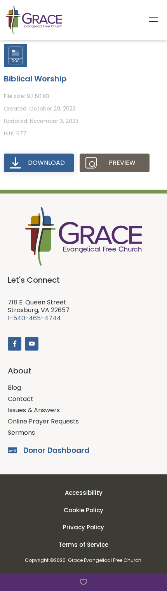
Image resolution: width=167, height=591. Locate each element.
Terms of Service (83, 545)
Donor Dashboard (56, 450)
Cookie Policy (83, 510)
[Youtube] (31, 344)
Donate (83, 582)
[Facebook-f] (14, 344)
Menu (153, 19)
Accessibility (84, 493)
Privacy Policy (83, 527)
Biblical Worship (35, 78)
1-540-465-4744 (34, 318)
